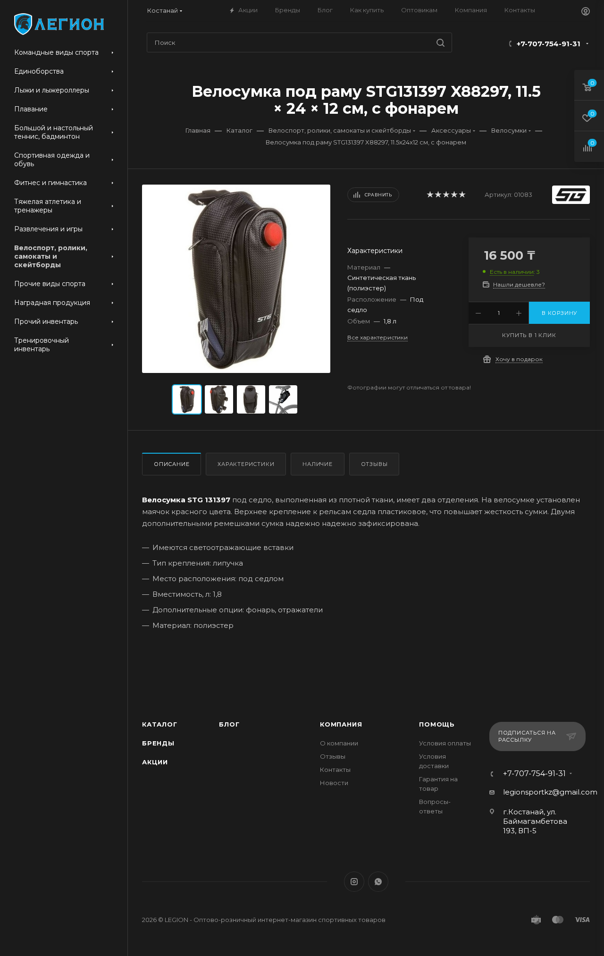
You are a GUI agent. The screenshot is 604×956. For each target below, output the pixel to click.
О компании (339, 743)
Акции (155, 762)
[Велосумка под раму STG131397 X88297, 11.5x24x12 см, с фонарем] (236, 279)
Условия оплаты (445, 743)
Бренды (158, 743)
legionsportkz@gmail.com (550, 791)
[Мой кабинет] (585, 12)
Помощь (437, 724)
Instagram (354, 881)
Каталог (159, 724)
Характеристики (246, 464)
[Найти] (440, 42)
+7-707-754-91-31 (548, 43)
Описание (171, 464)
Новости (334, 783)
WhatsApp (378, 881)
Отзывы (374, 464)
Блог (229, 724)
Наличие (317, 464)
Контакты (335, 769)
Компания (341, 724)
